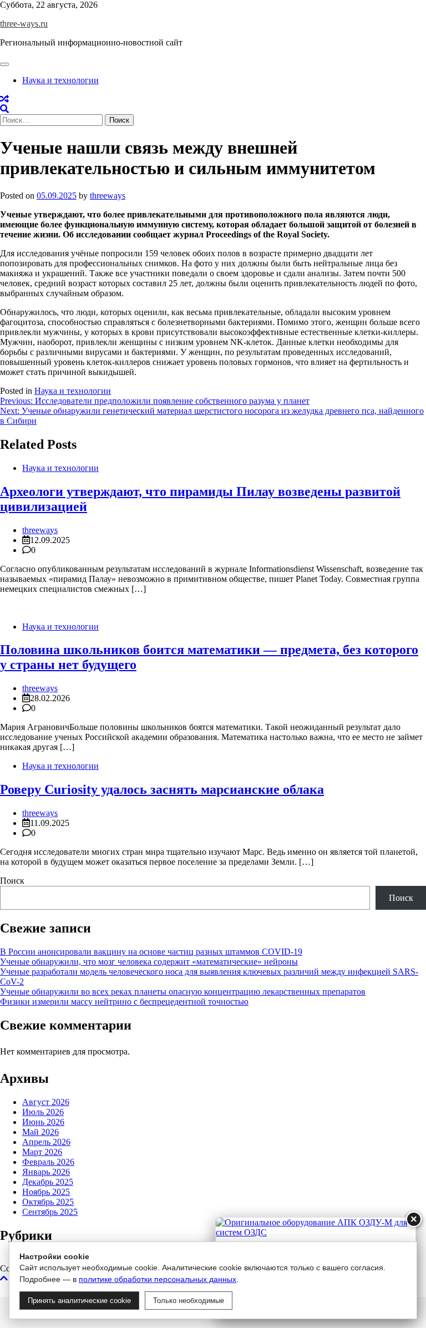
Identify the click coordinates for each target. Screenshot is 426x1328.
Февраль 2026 (48, 1162)
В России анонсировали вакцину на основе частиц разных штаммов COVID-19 (151, 951)
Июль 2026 (43, 1112)
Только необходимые (188, 1300)
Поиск (12, 880)
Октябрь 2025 (48, 1202)
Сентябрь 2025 (50, 1212)
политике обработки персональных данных (157, 1279)
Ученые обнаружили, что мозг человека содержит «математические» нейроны (149, 961)
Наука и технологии (60, 80)
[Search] (4, 109)
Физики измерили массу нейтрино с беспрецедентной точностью (124, 1001)
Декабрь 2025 (47, 1182)
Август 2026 (45, 1102)
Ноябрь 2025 (46, 1192)
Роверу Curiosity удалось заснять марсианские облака (162, 789)
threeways (107, 195)
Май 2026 (40, 1132)
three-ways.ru (24, 23)
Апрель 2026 (46, 1142)
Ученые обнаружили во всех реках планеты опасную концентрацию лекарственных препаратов (183, 991)
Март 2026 (42, 1152)
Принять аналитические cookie (79, 1300)
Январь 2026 (46, 1172)
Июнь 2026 (43, 1122)
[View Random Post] (4, 99)
